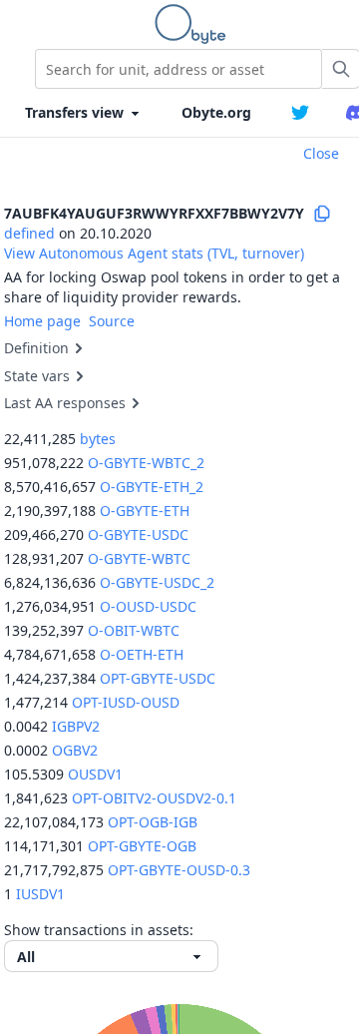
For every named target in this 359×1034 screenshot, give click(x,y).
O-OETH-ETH (141, 654)
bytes (98, 438)
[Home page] (194, 24)
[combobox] (178, 69)
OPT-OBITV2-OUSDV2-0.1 (154, 797)
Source (112, 320)
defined (29, 233)
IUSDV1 (40, 893)
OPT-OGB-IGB (152, 821)
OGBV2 (75, 750)
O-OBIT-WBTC (134, 630)
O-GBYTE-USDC (138, 534)
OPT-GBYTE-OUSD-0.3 (179, 869)
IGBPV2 (76, 726)
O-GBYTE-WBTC (139, 558)
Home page (42, 320)
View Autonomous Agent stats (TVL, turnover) (154, 253)
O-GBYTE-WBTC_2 (146, 462)
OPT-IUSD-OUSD (126, 702)
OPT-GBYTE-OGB (142, 845)
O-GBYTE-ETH (144, 510)
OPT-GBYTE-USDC (157, 678)
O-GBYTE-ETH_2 (151, 486)
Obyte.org (216, 112)
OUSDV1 (95, 774)
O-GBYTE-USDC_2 (157, 582)
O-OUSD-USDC (148, 606)
